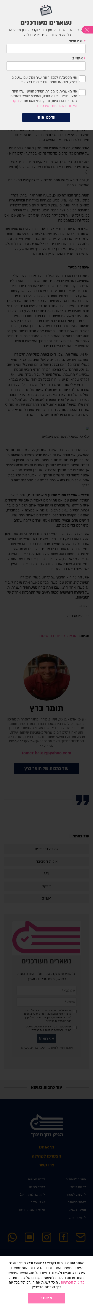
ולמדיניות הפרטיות (51, 105)
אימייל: (77, 58)
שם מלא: (76, 41)
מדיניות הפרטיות (73, 1282)
